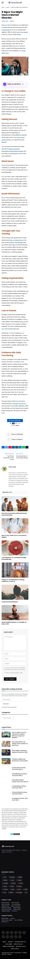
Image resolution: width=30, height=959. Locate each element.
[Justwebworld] (15, 2)
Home (3, 7)
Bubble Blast (5, 918)
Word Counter (15, 902)
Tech (5, 877)
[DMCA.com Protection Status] (15, 834)
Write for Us (15, 948)
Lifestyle (6, 883)
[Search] (27, 2)
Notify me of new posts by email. (14, 672)
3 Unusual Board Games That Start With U (19, 793)
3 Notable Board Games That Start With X (19, 774)
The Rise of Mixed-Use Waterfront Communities (20, 760)
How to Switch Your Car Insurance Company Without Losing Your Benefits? (19, 735)
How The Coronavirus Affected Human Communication (14, 514)
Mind (26, 889)
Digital (20, 877)
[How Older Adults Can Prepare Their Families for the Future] (6, 744)
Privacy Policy (18, 944)
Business (12, 877)
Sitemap (10, 954)
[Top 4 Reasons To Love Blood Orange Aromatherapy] (15, 547)
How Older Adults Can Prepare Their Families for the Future (20, 743)
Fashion (6, 889)
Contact (10, 941)
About (4, 941)
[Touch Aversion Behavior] (15, 592)
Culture (14, 883)
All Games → (5, 921)
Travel (12, 886)
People (19, 880)
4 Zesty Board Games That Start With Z (19, 768)
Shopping (19, 892)
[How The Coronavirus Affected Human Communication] (15, 503)
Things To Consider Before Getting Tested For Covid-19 (13, 580)
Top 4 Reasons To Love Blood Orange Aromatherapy (14, 558)
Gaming (19, 886)
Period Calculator (15, 906)
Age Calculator (6, 902)
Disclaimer (9, 944)
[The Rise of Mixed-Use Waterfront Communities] (6, 761)
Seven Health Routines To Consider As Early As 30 (14, 623)
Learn (12, 880)
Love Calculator (16, 904)
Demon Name (17, 909)
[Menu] (3, 2)
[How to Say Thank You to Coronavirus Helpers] (15, 525)
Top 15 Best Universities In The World (8, 457)
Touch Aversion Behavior (10, 602)
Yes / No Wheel (18, 920)
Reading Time (5, 906)
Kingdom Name (6, 911)
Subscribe (6, 703)
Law (5, 892)
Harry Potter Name (6, 909)
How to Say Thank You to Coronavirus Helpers (14, 536)
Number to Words (6, 907)
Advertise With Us (20, 941)
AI (26, 892)
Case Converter (6, 904)
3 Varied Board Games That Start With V (19, 787)
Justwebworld (17, 952)
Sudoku (12, 918)
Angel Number (17, 907)
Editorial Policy (21, 946)
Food (19, 889)
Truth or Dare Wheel (7, 920)
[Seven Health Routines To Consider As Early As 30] (15, 612)
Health (7, 7)
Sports (11, 892)
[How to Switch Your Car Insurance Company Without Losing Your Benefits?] (6, 734)
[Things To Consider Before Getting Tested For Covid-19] (15, 570)
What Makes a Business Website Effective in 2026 (19, 751)
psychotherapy (6, 30)
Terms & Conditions (8, 946)
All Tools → (15, 911)
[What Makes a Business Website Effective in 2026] (6, 752)
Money (5, 880)
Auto (13, 889)
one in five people (22, 32)
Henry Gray (5, 21)
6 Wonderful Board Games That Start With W (20, 780)
